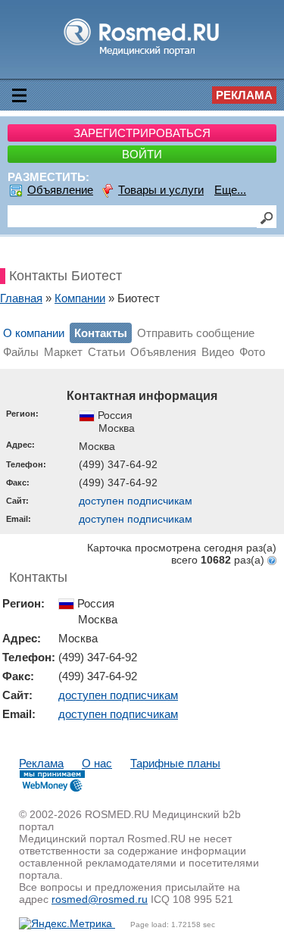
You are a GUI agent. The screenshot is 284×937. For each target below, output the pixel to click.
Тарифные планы (175, 763)
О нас (97, 763)
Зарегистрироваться (142, 132)
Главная (21, 298)
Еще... (230, 189)
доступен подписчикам (135, 501)
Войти (142, 154)
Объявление (60, 189)
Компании (80, 298)
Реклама (244, 95)
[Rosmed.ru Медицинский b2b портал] (142, 54)
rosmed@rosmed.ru (99, 899)
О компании (33, 332)
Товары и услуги (161, 189)
